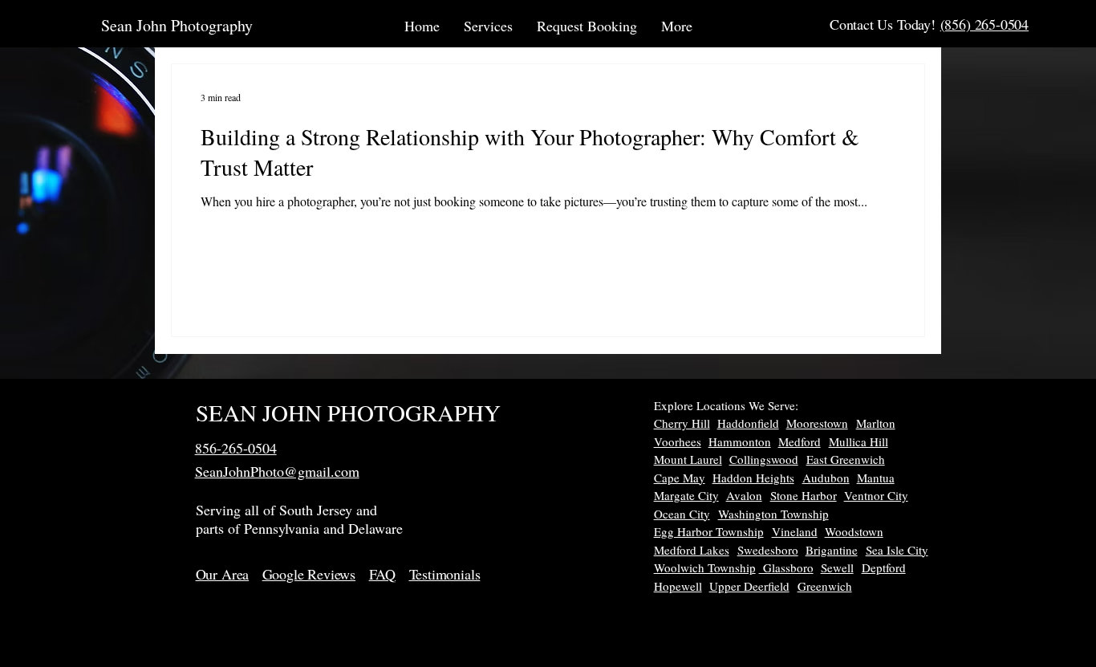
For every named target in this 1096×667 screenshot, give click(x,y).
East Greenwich (845, 459)
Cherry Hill (682, 423)
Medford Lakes (691, 550)
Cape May (679, 478)
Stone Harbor (803, 495)
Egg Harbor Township (709, 531)
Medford (799, 441)
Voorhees (677, 441)
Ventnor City (876, 495)
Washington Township (773, 514)
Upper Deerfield (749, 586)
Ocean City (682, 514)
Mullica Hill (858, 441)
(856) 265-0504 (984, 24)
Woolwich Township (705, 567)
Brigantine (832, 550)
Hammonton (739, 441)
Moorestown (817, 423)
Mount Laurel (688, 459)
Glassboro (786, 567)
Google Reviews (308, 574)
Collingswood (763, 459)
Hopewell (678, 586)
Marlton (875, 423)
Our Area (223, 574)
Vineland (795, 531)
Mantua (876, 478)
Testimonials (445, 574)
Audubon (826, 478)
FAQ (382, 574)
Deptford (884, 567)
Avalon (744, 495)
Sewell (837, 567)
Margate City (686, 495)
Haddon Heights (753, 478)
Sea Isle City (897, 550)
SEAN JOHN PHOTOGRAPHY (348, 412)
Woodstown (854, 531)
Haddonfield (748, 423)
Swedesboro (767, 550)
